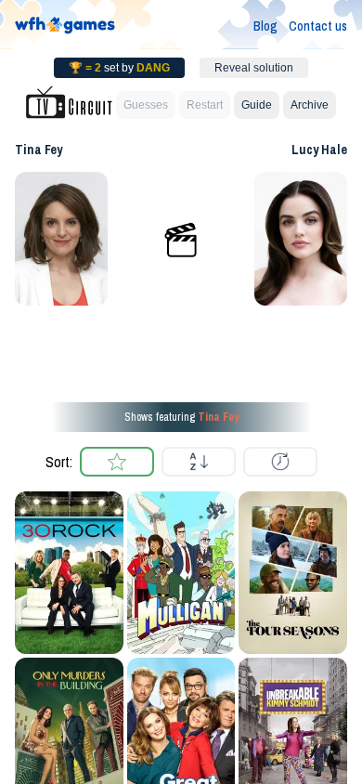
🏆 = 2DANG (119, 67)
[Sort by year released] (280, 462)
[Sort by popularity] (117, 462)
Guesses (145, 104)
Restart (205, 104)
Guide (256, 104)
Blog (265, 26)
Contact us (318, 26)
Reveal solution (253, 67)
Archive (310, 104)
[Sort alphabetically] (199, 462)
